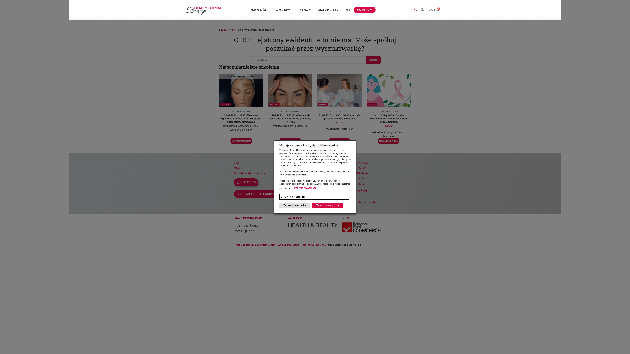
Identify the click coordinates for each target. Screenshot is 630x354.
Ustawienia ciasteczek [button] (293, 196)
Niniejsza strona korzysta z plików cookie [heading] (308, 145)
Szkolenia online (327, 9)
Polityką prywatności (305, 187)
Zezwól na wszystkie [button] (327, 205)
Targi (347, 9)
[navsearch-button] (415, 10)
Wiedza (304, 9)
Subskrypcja (364, 9)
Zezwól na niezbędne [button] (295, 205)
